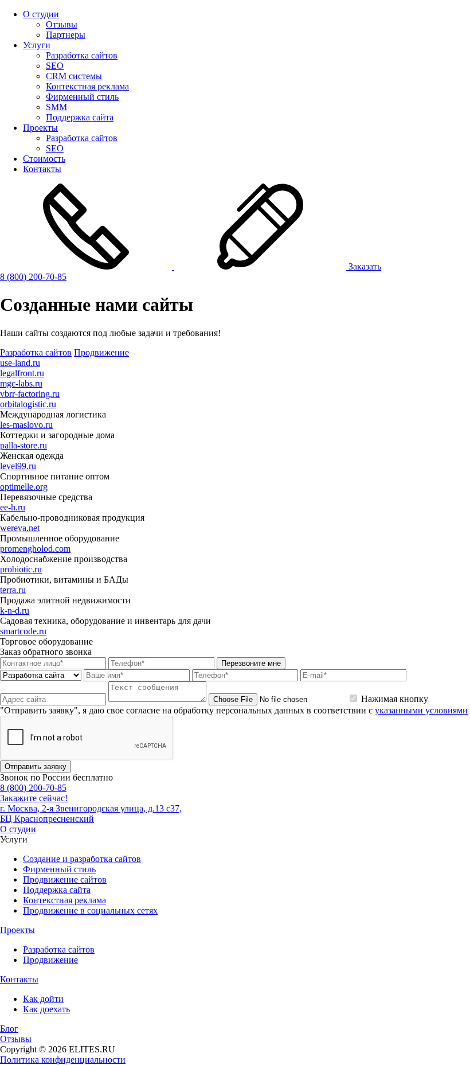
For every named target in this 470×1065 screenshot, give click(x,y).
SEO (55, 66)
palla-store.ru (23, 445)
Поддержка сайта (79, 117)
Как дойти (43, 999)
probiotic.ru (21, 569)
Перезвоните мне (251, 663)
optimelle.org (24, 486)
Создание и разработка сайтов (82, 859)
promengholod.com (35, 548)
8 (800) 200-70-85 (33, 277)
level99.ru (18, 466)
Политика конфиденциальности (63, 1059)
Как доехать (46, 1009)
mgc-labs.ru (21, 383)
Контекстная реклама (87, 86)
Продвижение (101, 352)
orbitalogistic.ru (28, 404)
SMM (56, 107)
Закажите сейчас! (34, 798)
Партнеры (65, 35)
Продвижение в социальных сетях (90, 910)
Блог (9, 1028)
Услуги (36, 45)
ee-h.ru (12, 507)
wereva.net (20, 528)
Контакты (42, 169)
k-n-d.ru (14, 610)
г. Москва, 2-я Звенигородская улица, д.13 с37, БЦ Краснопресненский (91, 813)
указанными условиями (421, 710)
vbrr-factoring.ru (30, 394)
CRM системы (74, 76)
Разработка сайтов (81, 55)
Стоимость (44, 158)
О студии (41, 14)
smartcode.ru (23, 631)
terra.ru (13, 590)
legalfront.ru (22, 373)
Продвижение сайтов (65, 879)
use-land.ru (20, 363)
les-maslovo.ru (26, 425)
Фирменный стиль (82, 97)
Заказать (363, 266)
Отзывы (61, 24)
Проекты (40, 127)
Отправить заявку (35, 766)
